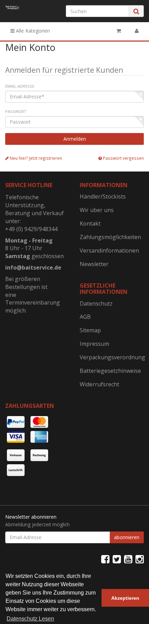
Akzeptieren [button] (125, 598)
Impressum (94, 344)
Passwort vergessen (123, 158)
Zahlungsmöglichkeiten (110, 237)
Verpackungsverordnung (112, 357)
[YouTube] (128, 559)
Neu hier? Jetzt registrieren (35, 158)
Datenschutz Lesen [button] (30, 619)
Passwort (15, 111)
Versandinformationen (109, 250)
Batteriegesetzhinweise (110, 371)
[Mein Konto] (137, 30)
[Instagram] (139, 559)
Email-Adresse (19, 86)
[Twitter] (117, 559)
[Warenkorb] (118, 30)
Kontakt (90, 223)
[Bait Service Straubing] (12, 7)
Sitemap (90, 330)
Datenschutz (96, 303)
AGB (85, 316)
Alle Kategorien (32, 30)
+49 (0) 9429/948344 (31, 229)
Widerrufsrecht (99, 384)
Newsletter (94, 264)
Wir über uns (97, 210)
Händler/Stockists (103, 196)
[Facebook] (105, 559)
